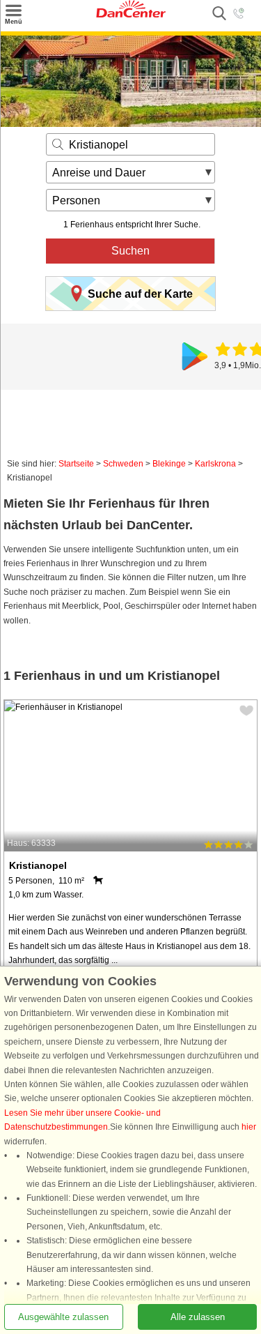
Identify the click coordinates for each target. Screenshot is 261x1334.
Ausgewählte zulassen (63, 1317)
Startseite (76, 464)
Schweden (123, 464)
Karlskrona (215, 464)
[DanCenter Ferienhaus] (131, 15)
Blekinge (169, 464)
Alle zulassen (198, 1317)
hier (249, 1127)
